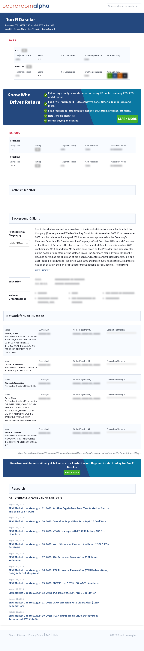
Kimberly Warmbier (14, 383)
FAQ (48, 635)
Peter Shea (10, 398)
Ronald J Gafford (13, 432)
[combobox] (124, 6)
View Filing (41, 270)
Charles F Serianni (14, 364)
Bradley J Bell (12, 333)
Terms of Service (17, 635)
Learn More (127, 119)
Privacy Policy (35, 635)
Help (55, 635)
